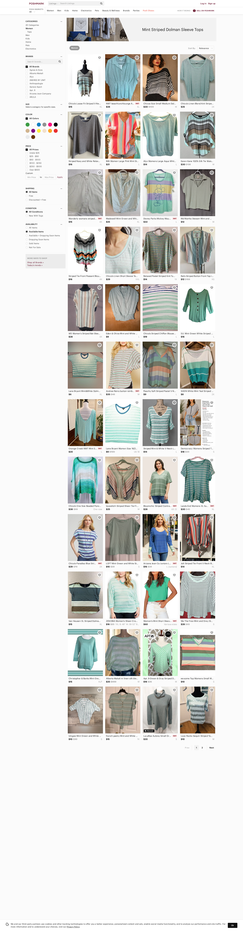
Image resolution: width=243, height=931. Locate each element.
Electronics (86, 10)
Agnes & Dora (35, 70)
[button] (54, 3)
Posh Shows (148, 10)
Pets (97, 10)
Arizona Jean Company (40, 93)
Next (211, 747)
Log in (203, 3)
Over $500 (35, 170)
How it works (184, 11)
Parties (136, 10)
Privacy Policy (73, 927)
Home (75, 10)
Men (59, 10)
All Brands (34, 66)
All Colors (34, 118)
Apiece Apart (35, 87)
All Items (33, 192)
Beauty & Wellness (111, 10)
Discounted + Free (37, 200)
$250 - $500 (36, 166)
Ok (232, 925)
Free (31, 196)
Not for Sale (35, 247)
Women (50, 10)
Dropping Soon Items (39, 239)
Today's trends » (34, 265)
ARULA (32, 97)
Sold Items (34, 243)
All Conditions (36, 212)
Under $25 (34, 153)
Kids (67, 10)
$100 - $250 (35, 163)
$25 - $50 (34, 156)
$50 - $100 (35, 159)
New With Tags (36, 215)
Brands (126, 10)
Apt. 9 (32, 90)
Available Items (36, 231)
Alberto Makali (36, 73)
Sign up (211, 3)
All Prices (34, 149)
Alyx (31, 76)
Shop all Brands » (35, 262)
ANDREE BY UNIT (37, 80)
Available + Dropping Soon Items (44, 235)
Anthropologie (36, 83)
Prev (187, 747)
